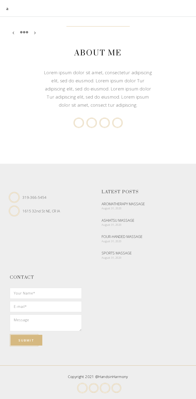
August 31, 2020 (111, 208)
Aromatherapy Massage (123, 203)
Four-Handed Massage (122, 236)
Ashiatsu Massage (118, 220)
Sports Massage (117, 253)
